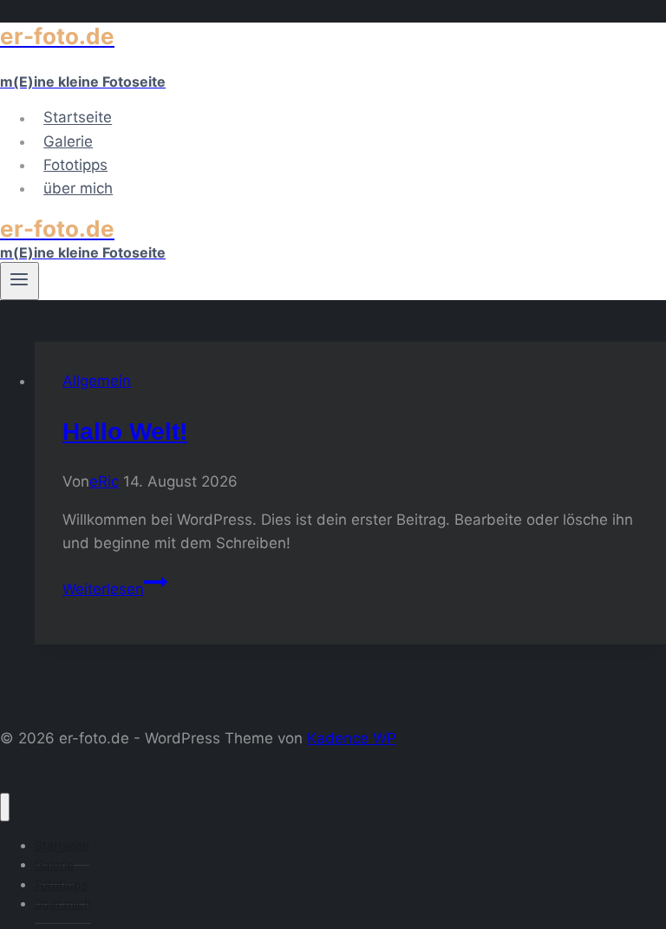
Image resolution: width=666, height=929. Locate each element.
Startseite (77, 118)
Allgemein (96, 380)
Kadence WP (351, 738)
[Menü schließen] (5, 807)
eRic (104, 481)
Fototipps (75, 164)
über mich (78, 188)
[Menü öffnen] (19, 281)
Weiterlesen (114, 589)
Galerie (68, 141)
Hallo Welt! (124, 431)
